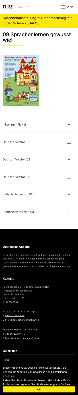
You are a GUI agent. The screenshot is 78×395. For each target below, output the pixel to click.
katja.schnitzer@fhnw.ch (25, 319)
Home (6, 359)
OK (39, 389)
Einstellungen (59, 371)
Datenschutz (52, 367)
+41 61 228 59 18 (14, 315)
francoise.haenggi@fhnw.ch (26, 338)
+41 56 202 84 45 (15, 333)
